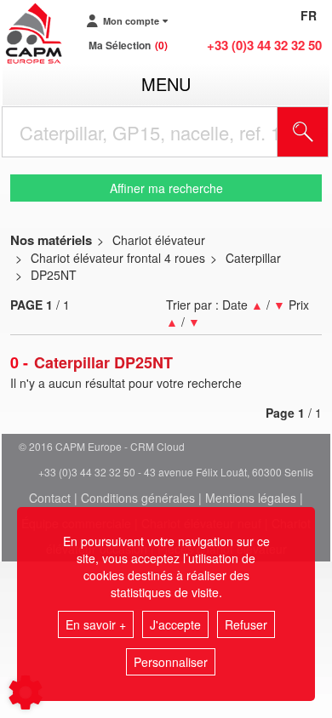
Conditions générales (138, 497)
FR (309, 15)
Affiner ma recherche (166, 188)
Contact (50, 497)
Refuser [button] (246, 624)
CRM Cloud (157, 446)
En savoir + (96, 624)
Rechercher (324, 131)
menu (166, 83)
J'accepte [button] (175, 624)
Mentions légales (250, 497)
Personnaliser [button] (171, 661)
